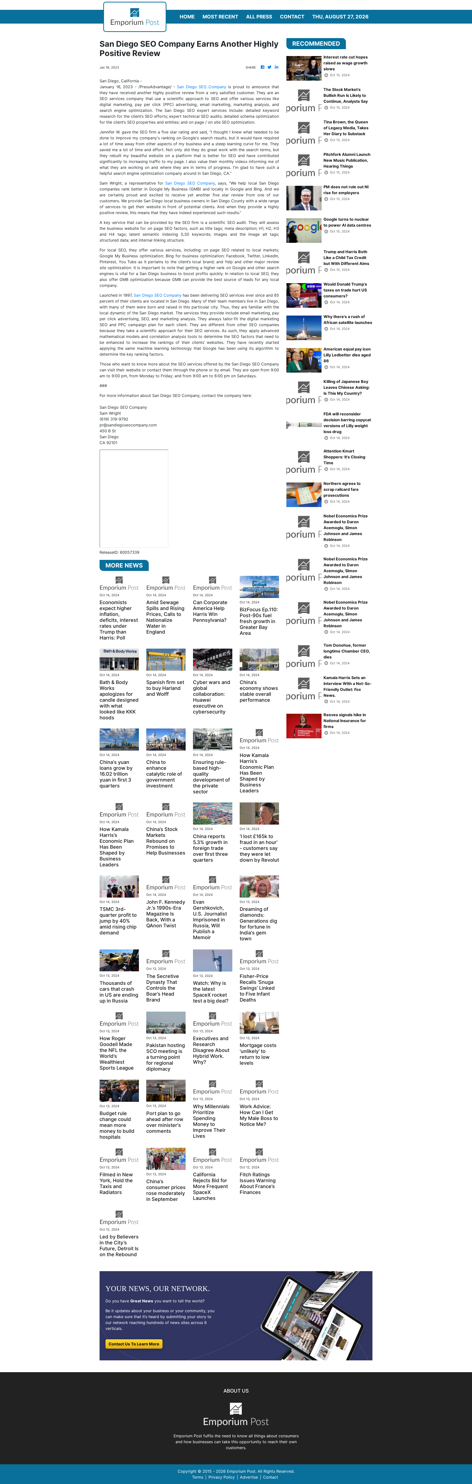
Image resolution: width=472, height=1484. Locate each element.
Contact (292, 17)
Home (187, 17)
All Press (259, 17)
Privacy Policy (221, 1477)
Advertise (249, 1477)
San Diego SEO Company (201, 86)
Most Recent (220, 17)
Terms (197, 1477)
